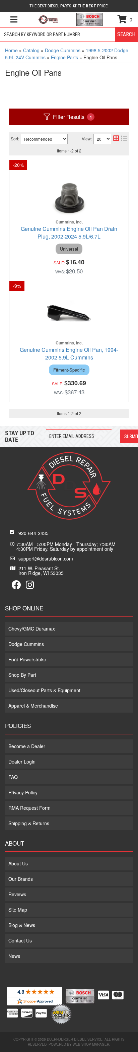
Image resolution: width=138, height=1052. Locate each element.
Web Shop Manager (91, 1044)
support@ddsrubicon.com (45, 558)
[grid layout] (116, 139)
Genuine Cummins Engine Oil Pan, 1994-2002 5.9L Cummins (69, 353)
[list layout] (124, 139)
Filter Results (72, 117)
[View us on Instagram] (30, 586)
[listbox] (44, 139)
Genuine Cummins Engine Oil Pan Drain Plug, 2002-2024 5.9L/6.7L (69, 232)
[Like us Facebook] (16, 586)
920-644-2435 (33, 533)
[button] (69, 34)
